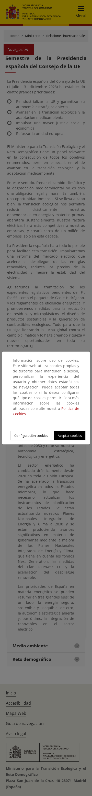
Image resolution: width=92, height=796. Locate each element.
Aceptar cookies (70, 435)
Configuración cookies (31, 435)
